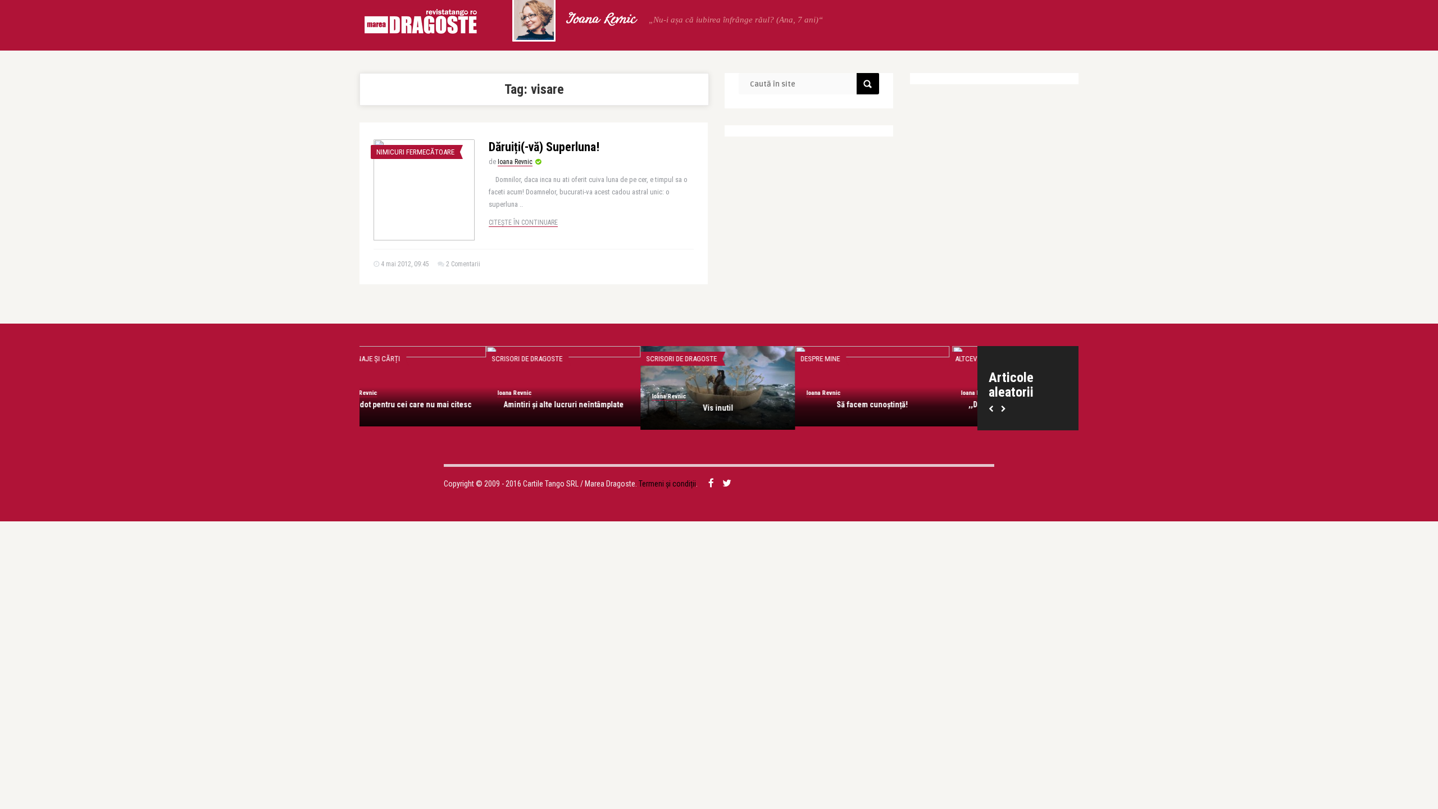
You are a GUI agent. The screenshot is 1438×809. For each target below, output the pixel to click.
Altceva (532, 358)
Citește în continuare (523, 222)
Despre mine (384, 358)
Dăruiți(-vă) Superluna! (544, 147)
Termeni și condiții (667, 483)
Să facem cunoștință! (436, 404)
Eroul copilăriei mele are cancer (745, 404)
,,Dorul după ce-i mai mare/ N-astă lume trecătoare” (591, 409)
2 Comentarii (463, 264)
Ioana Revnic (600, 19)
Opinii (683, 358)
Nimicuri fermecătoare (415, 152)
